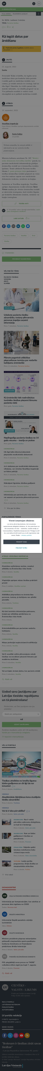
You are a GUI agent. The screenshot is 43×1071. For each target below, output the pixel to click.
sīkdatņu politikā (26, 535)
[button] (21, 548)
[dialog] (21, 535)
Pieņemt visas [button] (21, 542)
